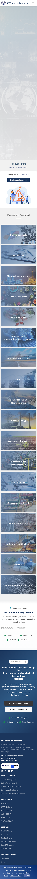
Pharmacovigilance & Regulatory (13, 794)
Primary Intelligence (8, 779)
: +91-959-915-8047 (9, 760)
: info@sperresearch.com (12, 756)
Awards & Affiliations (8, 841)
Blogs (3, 862)
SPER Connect (6, 817)
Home (11, 167)
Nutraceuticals (18, 308)
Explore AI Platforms (17, 710)
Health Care (18, 246)
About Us (4, 834)
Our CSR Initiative (7, 845)
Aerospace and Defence (18, 349)
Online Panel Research (9, 783)
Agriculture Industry (18, 432)
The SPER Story (6, 831)
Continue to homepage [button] (18, 180)
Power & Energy (18, 411)
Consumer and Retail (18, 493)
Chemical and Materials (18, 267)
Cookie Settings (16, 876)
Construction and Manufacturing (18, 398)
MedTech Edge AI (7, 821)
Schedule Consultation (19, 703)
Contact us (25, 175)
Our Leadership (6, 838)
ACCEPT (27, 876)
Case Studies (5, 858)
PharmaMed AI (6, 810)
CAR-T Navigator (7, 807)
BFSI (18, 370)
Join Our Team (6, 848)
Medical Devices (18, 473)
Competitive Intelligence (9, 790)
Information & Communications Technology (18, 338)
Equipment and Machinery (18, 535)
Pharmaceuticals (18, 225)
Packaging (18, 555)
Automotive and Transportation (18, 452)
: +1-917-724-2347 (8, 758)
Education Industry (18, 514)
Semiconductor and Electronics (18, 576)
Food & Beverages (18, 287)
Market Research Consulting (11, 786)
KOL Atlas (4, 803)
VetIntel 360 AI (6, 814)
